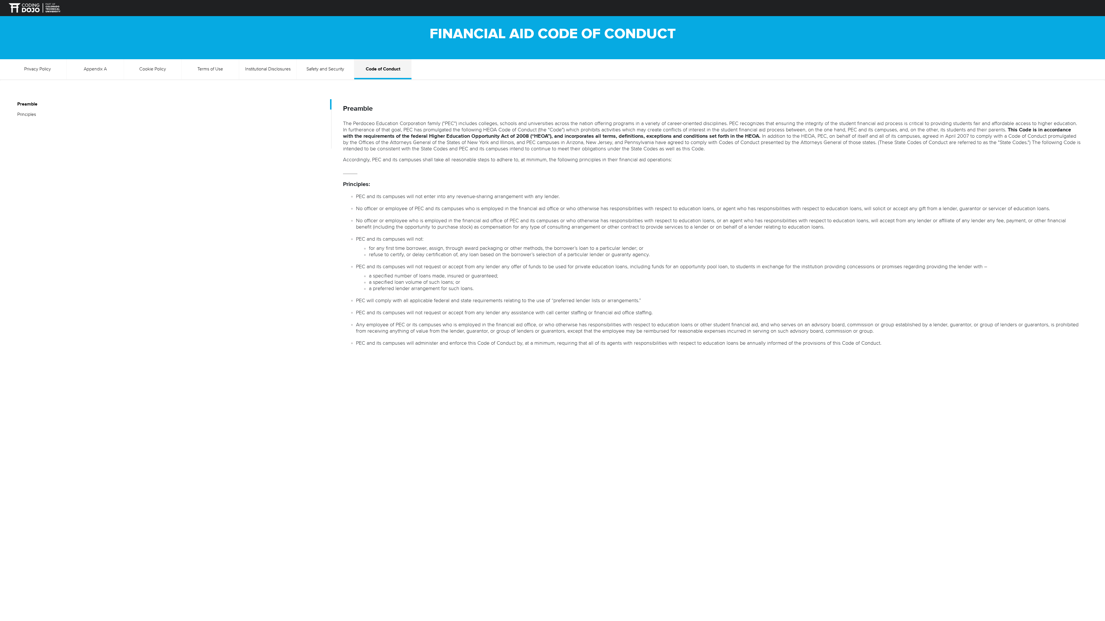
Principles (26, 114)
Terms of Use (210, 69)
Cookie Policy (152, 69)
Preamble (27, 104)
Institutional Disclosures (268, 69)
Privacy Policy (37, 69)
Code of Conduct (383, 69)
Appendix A (95, 69)
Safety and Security (325, 69)
